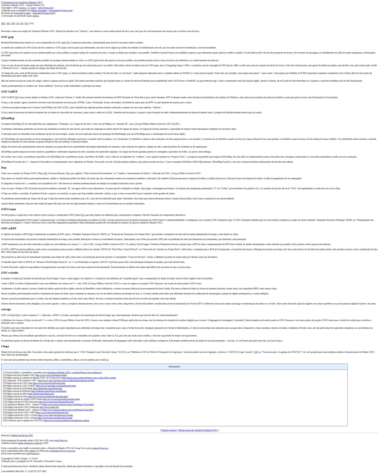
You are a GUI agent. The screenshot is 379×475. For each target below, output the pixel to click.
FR (13, 23)
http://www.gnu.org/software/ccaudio (55, 415)
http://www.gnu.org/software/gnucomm (61, 399)
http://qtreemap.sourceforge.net (47, 388)
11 (82, 215)
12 (53, 220)
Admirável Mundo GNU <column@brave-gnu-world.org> (74, 372)
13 (104, 220)
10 (45, 173)
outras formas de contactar (30, 443)
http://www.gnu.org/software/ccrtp (52, 412)
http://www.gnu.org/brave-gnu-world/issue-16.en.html (68, 404)
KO (26, 23)
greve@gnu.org (45, 8)
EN (8, 23)
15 (134, 222)
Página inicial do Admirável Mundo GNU (198, 430)
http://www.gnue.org (49, 407)
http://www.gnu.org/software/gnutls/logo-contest (66, 420)
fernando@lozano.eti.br (44, 13)
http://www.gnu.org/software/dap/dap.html (48, 396)
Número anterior (169, 430)
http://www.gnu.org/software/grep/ (49, 383)
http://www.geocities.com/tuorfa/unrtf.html (56, 386)
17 (21, 278)
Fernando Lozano (22, 13)
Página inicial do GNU (22, 435)
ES (21, 23)
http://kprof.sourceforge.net (41, 394)
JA (17, 23)
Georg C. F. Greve (27, 8)
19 (256, 352)
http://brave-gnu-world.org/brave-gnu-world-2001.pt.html (89, 378)
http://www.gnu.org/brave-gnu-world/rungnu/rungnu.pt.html (66, 380)
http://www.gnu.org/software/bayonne (56, 402)
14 (229, 220)
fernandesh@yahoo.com (60, 10)
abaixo (36, 16)
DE (3, 23)
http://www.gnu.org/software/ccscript (55, 418)
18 (17, 315)
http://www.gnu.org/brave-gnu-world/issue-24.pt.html (68, 410)
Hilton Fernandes (39, 10)
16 (30, 234)
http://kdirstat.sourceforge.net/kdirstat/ (48, 391)
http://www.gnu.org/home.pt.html (51, 375)
